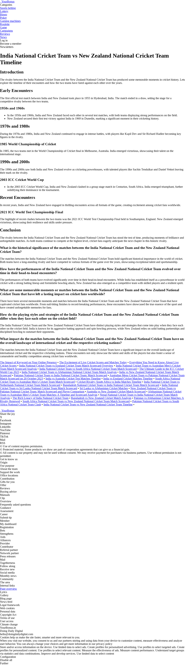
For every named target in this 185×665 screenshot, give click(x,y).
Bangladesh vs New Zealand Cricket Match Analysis (101, 398)
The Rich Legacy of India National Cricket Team (40, 398)
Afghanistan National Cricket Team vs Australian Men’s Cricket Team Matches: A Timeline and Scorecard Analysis (90, 393)
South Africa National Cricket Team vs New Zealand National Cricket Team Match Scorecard (76, 401)
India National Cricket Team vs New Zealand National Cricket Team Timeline (88, 404)
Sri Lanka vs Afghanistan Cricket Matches (104, 388)
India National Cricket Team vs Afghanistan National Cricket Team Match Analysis (69, 372)
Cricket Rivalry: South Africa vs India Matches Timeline (109, 381)
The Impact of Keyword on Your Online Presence (28, 362)
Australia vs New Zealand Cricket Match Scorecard (116, 391)
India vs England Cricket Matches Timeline (128, 378)
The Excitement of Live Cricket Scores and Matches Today (93, 362)
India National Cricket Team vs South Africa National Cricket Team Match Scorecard (88, 368)
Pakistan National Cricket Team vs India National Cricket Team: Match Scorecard (60, 375)
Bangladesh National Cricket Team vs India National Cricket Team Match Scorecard (111, 385)
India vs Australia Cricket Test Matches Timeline (73, 378)
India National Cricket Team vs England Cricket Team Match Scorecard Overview (66, 365)
